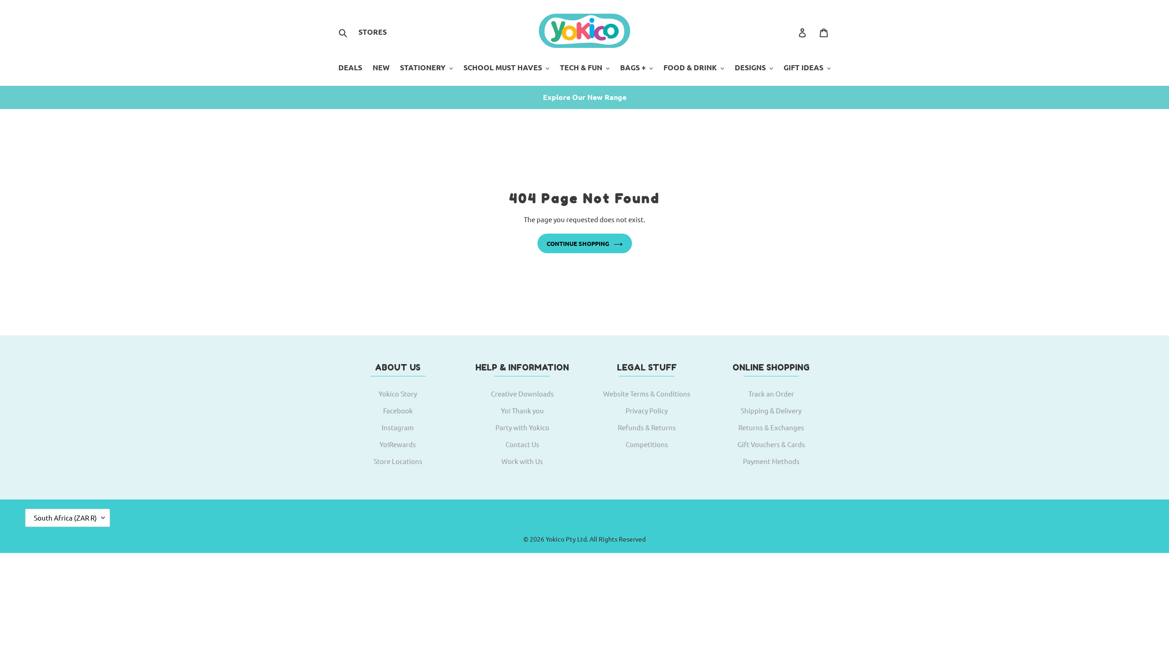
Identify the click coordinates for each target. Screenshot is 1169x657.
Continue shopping (578, 243)
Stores (372, 31)
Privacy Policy (647, 410)
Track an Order (771, 393)
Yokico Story (398, 393)
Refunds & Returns (647, 427)
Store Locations (398, 461)
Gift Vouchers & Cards (771, 444)
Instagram (398, 427)
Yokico (555, 539)
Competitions (647, 444)
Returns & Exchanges (771, 427)
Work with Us (522, 461)
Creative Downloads (522, 393)
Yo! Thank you (522, 410)
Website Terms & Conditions (646, 393)
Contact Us (522, 444)
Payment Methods (771, 461)
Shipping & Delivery (771, 410)
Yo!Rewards (397, 444)
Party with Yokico (522, 427)
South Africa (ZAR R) (65, 517)
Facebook (398, 410)
